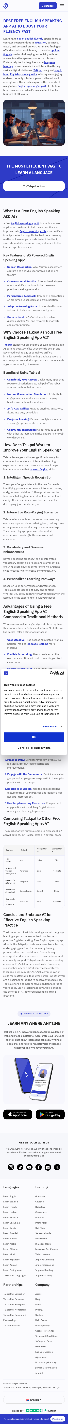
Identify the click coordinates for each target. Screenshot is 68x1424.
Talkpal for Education (14, 1293)
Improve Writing (43, 1275)
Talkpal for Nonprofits (14, 1309)
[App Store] (17, 1114)
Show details (50, 726)
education (40, 42)
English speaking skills (23, 74)
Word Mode (41, 1238)
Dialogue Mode (43, 1243)
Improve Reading (44, 1270)
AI (44, 86)
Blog (37, 1299)
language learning (37, 643)
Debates (39, 1217)
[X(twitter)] (57, 1167)
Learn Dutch (9, 1228)
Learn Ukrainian (11, 1222)
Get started (47, 5)
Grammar (40, 1196)
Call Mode (40, 1228)
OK (34, 737)
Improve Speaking (44, 1264)
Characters (41, 1212)
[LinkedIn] (48, 1167)
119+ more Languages (14, 1275)
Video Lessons (42, 1254)
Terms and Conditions (46, 1336)
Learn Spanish (10, 1201)
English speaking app (30, 86)
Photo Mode (41, 1222)
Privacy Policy (42, 1325)
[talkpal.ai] (5, 6)
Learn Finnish (10, 1238)
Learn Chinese (10, 1249)
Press (38, 1304)
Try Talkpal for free (34, 186)
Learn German (10, 1217)
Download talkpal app (36, 1013)
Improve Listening (44, 1259)
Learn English (10, 1196)
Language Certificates (46, 1249)
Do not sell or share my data (34, 747)
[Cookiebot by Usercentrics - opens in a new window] (49, 673)
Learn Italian (10, 1212)
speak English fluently (30, 38)
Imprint (39, 1372)
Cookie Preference (44, 1330)
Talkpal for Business (13, 1299)
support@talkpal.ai (34, 1155)
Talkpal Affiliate (11, 1325)
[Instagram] (11, 1167)
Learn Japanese (11, 1259)
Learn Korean (10, 1264)
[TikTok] (20, 1167)
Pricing (39, 1309)
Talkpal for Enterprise (14, 1304)
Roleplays (40, 1206)
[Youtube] (29, 1167)
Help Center (41, 1320)
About (38, 1293)
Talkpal (38, 70)
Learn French (10, 1206)
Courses (39, 1201)
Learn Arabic (9, 1243)
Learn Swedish (10, 1233)
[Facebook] (38, 1167)
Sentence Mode (43, 1233)
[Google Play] (50, 1114)
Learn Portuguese (12, 1270)
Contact (39, 1314)
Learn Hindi (9, 1254)
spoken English (39, 469)
